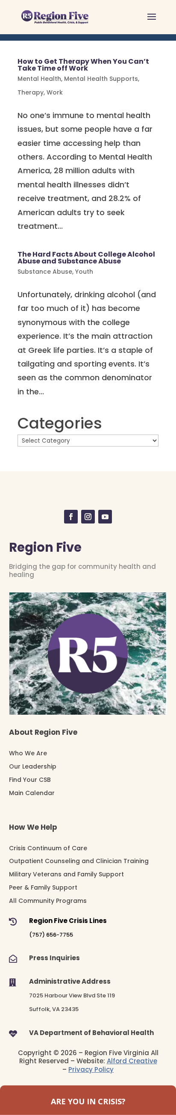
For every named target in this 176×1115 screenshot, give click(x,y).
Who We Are (28, 753)
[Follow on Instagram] (88, 516)
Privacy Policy (91, 1069)
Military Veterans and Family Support (66, 874)
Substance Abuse (45, 271)
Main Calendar (32, 793)
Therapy (31, 92)
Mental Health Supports (101, 78)
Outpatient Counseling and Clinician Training (79, 861)
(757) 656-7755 (51, 935)
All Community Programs (48, 900)
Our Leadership (32, 766)
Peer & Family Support (43, 887)
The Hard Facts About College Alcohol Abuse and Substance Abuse (86, 257)
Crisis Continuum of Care (48, 848)
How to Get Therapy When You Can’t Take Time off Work (83, 64)
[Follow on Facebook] (71, 516)
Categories (60, 423)
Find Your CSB (30, 779)
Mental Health (39, 78)
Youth (84, 271)
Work (55, 92)
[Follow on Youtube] (105, 516)
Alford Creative (132, 1060)
